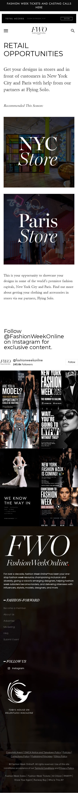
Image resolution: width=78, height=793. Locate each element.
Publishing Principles (41, 756)
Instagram (18, 668)
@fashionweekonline (28, 360)
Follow (71, 362)
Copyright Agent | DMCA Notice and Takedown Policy (33, 752)
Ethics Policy (60, 756)
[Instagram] (9, 668)
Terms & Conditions (44, 768)
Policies (67, 752)
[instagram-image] (19, 390)
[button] (6, 31)
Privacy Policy (66, 768)
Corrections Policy (20, 756)
